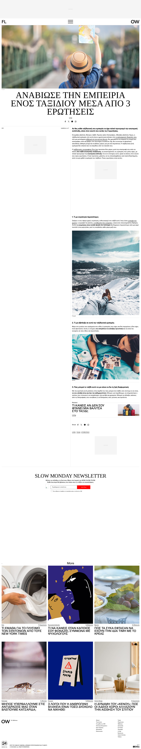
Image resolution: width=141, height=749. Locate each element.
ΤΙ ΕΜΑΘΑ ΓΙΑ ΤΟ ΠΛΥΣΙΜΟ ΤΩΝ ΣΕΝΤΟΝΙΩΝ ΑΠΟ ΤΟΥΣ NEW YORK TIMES (22, 631)
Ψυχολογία (121, 722)
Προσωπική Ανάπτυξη (54, 625)
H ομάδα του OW (100, 724)
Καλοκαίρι (4, 701)
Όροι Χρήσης (99, 727)
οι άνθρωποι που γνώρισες (103, 223)
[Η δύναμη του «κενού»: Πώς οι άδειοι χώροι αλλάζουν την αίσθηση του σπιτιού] (116, 671)
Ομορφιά (120, 729)
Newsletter (99, 729)
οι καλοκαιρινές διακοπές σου (126, 137)
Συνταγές (120, 727)
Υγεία (119, 720)
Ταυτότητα (99, 722)
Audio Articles (122, 735)
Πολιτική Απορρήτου (101, 725)
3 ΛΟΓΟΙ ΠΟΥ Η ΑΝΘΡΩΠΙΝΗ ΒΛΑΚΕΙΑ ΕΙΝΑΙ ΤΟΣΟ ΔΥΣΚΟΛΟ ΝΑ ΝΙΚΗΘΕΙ (70, 707)
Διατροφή (120, 725)
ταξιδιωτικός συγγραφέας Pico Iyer (86, 149)
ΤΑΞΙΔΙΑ (78, 432)
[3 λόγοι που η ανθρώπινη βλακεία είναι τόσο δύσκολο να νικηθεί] (70, 671)
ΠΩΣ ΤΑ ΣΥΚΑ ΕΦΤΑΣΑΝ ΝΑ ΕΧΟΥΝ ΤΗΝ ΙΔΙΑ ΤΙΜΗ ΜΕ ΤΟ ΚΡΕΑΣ (115, 631)
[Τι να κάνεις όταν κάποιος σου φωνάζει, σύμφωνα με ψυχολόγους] (70, 595)
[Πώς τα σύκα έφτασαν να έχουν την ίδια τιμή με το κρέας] (116, 595)
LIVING (74, 432)
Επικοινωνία (99, 731)
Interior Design (98, 701)
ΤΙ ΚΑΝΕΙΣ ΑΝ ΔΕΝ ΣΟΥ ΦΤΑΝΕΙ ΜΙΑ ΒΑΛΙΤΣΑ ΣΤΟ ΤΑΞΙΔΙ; (88, 408)
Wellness (120, 724)
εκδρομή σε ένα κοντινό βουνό (96, 139)
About (97, 720)
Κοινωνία (50, 701)
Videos (120, 737)
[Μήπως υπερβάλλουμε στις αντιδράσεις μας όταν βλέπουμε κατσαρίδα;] (24, 671)
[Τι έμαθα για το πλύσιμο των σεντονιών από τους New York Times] (24, 595)
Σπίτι (3, 625)
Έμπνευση (120, 733)
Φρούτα (96, 625)
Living (70, 117)
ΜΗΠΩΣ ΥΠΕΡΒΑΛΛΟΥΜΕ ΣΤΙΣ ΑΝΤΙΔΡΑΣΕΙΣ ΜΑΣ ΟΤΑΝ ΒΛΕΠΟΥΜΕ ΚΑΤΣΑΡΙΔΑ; (23, 707)
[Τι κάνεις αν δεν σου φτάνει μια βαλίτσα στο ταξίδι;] (128, 410)
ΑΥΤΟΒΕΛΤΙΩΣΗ (85, 432)
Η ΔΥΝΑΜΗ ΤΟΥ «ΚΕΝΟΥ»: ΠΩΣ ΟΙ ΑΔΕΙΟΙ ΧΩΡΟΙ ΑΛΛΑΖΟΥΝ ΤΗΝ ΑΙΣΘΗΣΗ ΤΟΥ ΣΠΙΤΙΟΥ (116, 707)
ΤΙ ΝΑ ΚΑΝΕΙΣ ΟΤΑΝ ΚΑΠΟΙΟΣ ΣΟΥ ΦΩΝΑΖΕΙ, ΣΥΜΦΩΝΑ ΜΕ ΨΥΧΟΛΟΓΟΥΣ (69, 631)
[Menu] (70, 21)
